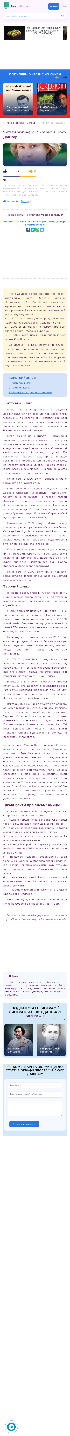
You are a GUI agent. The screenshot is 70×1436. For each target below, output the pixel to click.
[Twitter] (33, 230)
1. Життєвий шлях (20, 382)
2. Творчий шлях (19, 387)
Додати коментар (24, 1124)
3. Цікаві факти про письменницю (30, 392)
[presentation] (57, 77)
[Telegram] (42, 230)
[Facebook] (28, 230)
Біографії (26, 201)
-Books (23, 6)
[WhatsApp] (37, 230)
